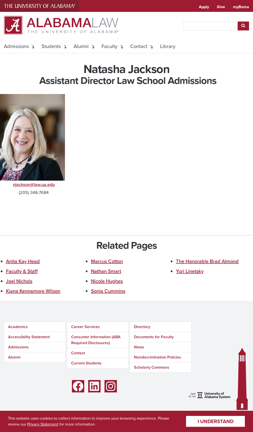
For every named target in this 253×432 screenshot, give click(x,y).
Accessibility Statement (29, 337)
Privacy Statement (42, 424)
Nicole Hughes (107, 281)
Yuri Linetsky (190, 271)
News (139, 347)
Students (51, 46)
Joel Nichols (19, 281)
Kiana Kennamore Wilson (33, 291)
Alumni (81, 46)
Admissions (16, 46)
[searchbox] (210, 26)
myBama (241, 7)
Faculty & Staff (22, 271)
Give (221, 7)
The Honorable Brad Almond (207, 261)
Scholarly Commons (151, 367)
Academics (18, 327)
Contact (138, 46)
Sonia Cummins (108, 291)
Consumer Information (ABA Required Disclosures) (96, 340)
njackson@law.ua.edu (34, 184)
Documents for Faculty (154, 337)
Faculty (109, 46)
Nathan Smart (106, 271)
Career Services (85, 327)
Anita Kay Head (23, 261)
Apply (204, 7)
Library (167, 46)
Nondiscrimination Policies (157, 357)
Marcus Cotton (107, 261)
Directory (142, 327)
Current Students (86, 363)
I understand (215, 421)
